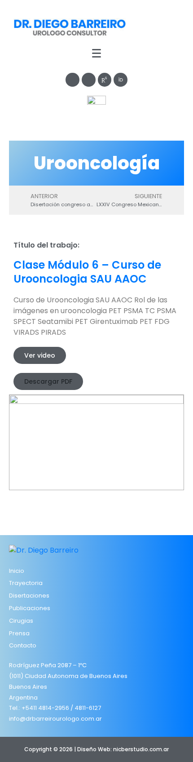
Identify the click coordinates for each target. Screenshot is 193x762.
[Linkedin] (89, 80)
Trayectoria (26, 583)
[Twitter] (72, 80)
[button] (39, 355)
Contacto (22, 645)
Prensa (19, 633)
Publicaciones (29, 608)
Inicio (16, 571)
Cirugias (21, 620)
